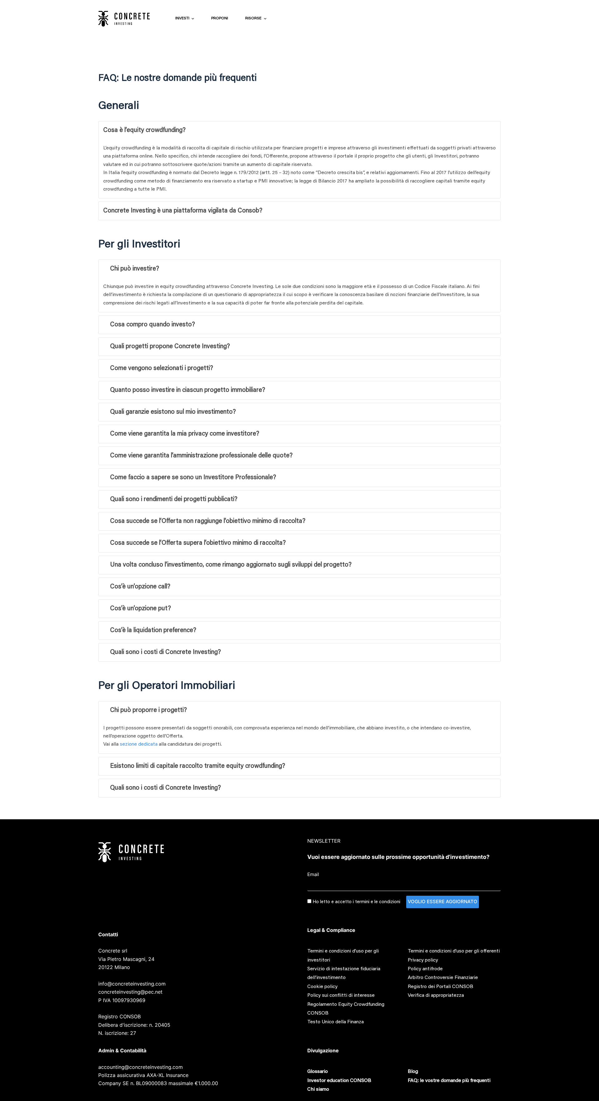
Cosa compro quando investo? (152, 325)
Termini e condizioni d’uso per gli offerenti (454, 951)
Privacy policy (423, 960)
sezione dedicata (139, 744)
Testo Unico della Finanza (335, 1022)
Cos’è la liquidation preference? (153, 630)
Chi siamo (318, 1089)
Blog (413, 1071)
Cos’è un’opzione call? (140, 587)
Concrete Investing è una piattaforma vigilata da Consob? (182, 211)
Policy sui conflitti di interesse (341, 995)
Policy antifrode (425, 969)
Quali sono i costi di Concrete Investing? (165, 652)
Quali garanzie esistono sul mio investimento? (173, 412)
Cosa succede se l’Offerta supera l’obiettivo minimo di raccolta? (198, 543)
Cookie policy (322, 986)
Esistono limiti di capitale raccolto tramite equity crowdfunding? (197, 766)
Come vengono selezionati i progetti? (161, 368)
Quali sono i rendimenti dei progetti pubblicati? (173, 499)
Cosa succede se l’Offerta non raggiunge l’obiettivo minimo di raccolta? (207, 521)
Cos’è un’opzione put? (140, 609)
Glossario (317, 1071)
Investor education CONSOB (339, 1080)
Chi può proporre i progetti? (148, 710)
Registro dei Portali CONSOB (440, 986)
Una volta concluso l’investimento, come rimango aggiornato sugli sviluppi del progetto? (231, 565)
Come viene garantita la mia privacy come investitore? (184, 434)
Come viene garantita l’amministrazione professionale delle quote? (201, 456)
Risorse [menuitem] (253, 18)
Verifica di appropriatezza (436, 995)
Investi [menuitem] (182, 18)
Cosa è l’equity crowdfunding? (144, 130)
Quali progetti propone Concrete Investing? (170, 346)
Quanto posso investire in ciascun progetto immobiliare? (187, 390)
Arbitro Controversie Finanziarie (443, 977)
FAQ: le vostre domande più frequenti (449, 1080)
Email (313, 874)
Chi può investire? (134, 269)
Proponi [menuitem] (219, 18)
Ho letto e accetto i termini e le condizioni (356, 902)
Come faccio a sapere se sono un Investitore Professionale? (193, 478)
